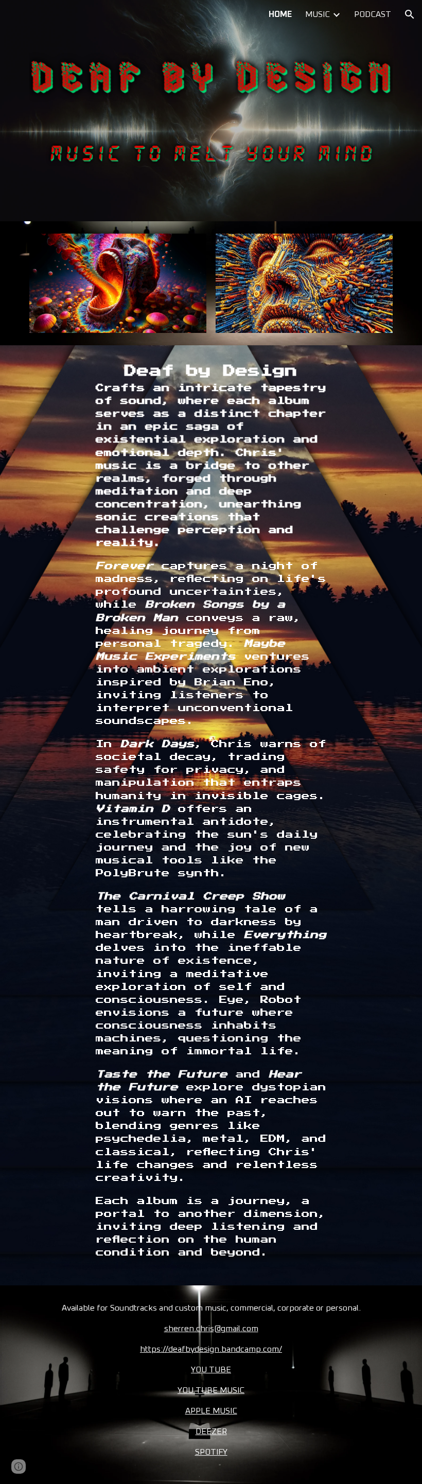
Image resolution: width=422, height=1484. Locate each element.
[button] (409, 14)
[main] (211, 815)
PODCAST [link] (372, 14)
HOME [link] (280, 14)
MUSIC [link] (317, 14)
